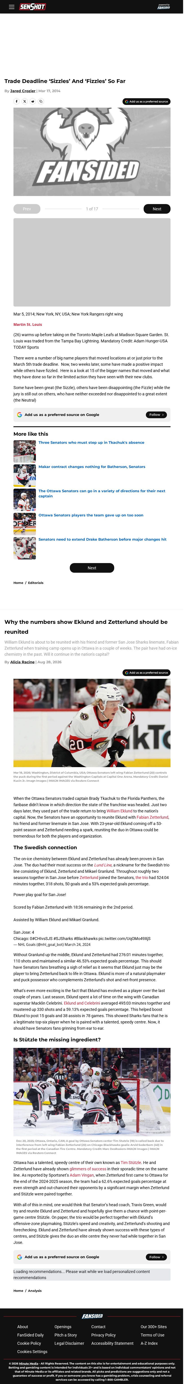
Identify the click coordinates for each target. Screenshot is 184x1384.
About (22, 1326)
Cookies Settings (32, 1351)
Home (18, 583)
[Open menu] (11, 6)
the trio (142, 877)
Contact (98, 1326)
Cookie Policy (29, 1343)
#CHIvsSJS (42, 938)
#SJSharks (63, 938)
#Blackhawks (86, 938)
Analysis (35, 1291)
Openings (63, 1326)
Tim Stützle (131, 1162)
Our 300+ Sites (154, 1326)
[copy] (41, 101)
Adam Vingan (82, 1175)
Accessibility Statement (112, 1343)
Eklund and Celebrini (82, 1003)
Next (157, 209)
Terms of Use (152, 1335)
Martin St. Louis (27, 324)
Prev (27, 209)
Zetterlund (89, 877)
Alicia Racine (22, 662)
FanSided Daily (30, 1335)
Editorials (35, 583)
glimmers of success (88, 1168)
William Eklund (119, 811)
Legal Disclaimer (69, 1343)
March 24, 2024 (77, 944)
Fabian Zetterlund (152, 817)
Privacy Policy (103, 1335)
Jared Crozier (22, 91)
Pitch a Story (66, 1335)
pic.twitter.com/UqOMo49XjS (125, 938)
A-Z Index (149, 1343)
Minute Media (28, 1363)
